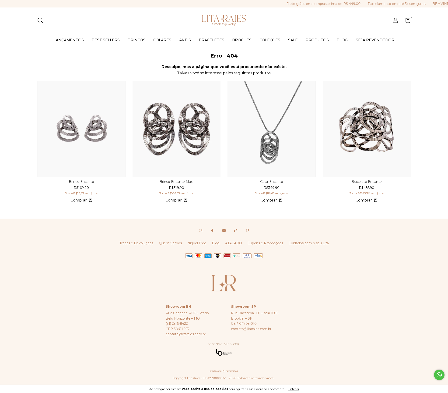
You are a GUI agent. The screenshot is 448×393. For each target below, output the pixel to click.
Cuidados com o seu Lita (309, 243)
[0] (406, 21)
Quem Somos (170, 243)
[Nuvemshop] (224, 371)
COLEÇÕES (269, 40)
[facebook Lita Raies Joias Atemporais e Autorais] (212, 230)
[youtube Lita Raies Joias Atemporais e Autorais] (224, 230)
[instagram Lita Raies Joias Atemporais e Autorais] (201, 230)
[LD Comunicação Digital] (224, 353)
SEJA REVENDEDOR (375, 40)
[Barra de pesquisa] (41, 21)
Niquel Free (196, 243)
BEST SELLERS (106, 40)
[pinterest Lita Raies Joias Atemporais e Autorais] (247, 230)
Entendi (293, 389)
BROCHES (242, 40)
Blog (216, 243)
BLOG (342, 40)
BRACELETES (211, 40)
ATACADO (233, 243)
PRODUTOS (317, 40)
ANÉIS (185, 40)
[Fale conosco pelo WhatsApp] (439, 375)
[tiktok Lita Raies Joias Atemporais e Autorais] (236, 230)
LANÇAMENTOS (69, 40)
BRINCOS (136, 40)
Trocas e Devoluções (136, 243)
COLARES (162, 40)
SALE (293, 40)
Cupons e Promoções (265, 243)
